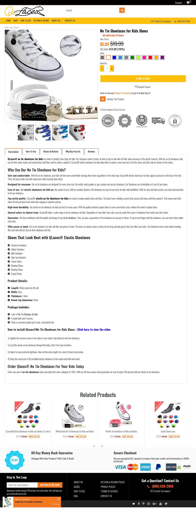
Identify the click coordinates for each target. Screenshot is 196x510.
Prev (17, 132)
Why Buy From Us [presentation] (73, 151)
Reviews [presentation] (91, 151)
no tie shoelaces (69, 218)
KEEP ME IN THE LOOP (50, 485)
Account (178, 2)
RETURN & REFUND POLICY (113, 482)
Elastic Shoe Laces (168, 431)
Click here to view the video (94, 329)
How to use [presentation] (31, 151)
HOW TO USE (26, 20)
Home (6, 27)
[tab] (13, 151)
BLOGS (77, 486)
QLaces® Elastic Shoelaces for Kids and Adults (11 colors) (28, 431)
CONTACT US (70, 20)
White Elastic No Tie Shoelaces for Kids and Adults (75, 431)
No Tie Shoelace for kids (28, 314)
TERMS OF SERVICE (109, 491)
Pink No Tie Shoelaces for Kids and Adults (121, 431)
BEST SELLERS (14, 27)
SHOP (15, 20)
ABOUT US (56, 20)
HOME (8, 20)
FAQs (76, 496)
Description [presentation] (13, 151)
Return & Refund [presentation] (50, 151)
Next (85, 132)
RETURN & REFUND (41, 20)
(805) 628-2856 (183, 21)
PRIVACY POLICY (108, 486)
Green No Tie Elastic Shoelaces (28, 502)
